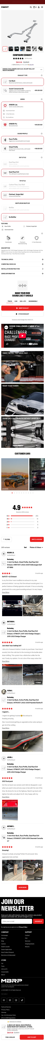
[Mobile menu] (42, 7)
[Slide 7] (26, 493)
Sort (25, 547)
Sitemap (3, 1012)
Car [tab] (16, 301)
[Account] (38, 7)
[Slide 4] (19, 493)
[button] (22, 58)
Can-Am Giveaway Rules (8, 1015)
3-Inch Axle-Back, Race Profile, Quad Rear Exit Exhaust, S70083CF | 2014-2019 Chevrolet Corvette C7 (25, 838)
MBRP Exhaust (24, 308)
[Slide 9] (31, 493)
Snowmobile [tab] (33, 301)
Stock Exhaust (23, 314)
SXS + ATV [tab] (23, 301)
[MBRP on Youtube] (3, 1000)
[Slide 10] (33, 493)
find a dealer (10, 1037)
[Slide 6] (24, 493)
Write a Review (37, 540)
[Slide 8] (28, 493)
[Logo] (5, 7)
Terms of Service (6, 1007)
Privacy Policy (5, 1009)
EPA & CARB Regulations (8, 1018)
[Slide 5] (21, 493)
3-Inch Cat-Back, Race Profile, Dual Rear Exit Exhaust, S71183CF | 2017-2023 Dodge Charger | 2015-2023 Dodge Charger (23, 633)
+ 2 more (38, 614)
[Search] (30, 7)
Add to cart (32, 1037)
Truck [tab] (10, 301)
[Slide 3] (17, 493)
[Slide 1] (12, 493)
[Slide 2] (14, 493)
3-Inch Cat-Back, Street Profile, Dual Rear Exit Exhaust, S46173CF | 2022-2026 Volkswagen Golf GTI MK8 (24, 564)
